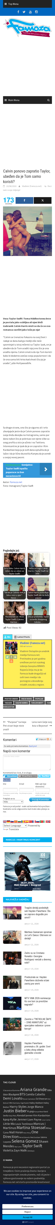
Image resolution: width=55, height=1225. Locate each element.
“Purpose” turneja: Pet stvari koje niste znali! (14, 725)
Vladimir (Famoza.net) (32, 186)
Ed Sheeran (41, 1098)
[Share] (24, 200)
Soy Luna (18, 1146)
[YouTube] (11, 661)
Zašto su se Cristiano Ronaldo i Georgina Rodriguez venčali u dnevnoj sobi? (37, 958)
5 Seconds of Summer (11, 1090)
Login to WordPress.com (28, 776)
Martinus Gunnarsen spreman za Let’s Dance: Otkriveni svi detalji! (38, 935)
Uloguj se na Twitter (44, 776)
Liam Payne (34, 1119)
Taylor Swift (37, 703)
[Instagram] (15, 657)
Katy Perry (13, 1115)
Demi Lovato (12, 1098)
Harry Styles (18, 1107)
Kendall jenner (25, 1115)
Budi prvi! (33, 746)
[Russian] (37, 821)
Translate (14, 829)
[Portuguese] (41, 821)
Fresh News (26, 699)
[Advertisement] (27, 67)
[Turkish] (30, 821)
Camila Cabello (35, 1094)
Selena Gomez (25, 1141)
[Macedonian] (15, 821)
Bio (8, 637)
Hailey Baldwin (36, 1102)
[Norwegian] (48, 821)
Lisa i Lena (46, 1120)
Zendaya (30, 1151)
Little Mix (9, 1124)
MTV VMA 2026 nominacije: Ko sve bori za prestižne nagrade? (37, 1001)
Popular (39, 699)
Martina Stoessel (31, 1127)
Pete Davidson (35, 1137)
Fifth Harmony (14, 1103)
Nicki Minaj (27, 1133)
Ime (4, 784)
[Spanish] (26, 821)
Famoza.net (16, 482)
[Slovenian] (12, 821)
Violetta (8, 1150)
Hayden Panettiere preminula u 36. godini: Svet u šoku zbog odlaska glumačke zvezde (37, 1048)
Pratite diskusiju (49, 739)
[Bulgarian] (19, 821)
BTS (22, 1094)
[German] (8, 821)
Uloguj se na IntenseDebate (10, 776)
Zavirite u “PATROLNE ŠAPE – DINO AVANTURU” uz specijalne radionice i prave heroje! (37, 1024)
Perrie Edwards (24, 1137)
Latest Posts (23, 637)
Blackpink (13, 1094)
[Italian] (45, 821)
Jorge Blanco (35, 1107)
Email (21, 784)
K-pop (30, 1111)
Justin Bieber (15, 1111)
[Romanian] (23, 821)
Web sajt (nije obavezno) (40, 785)
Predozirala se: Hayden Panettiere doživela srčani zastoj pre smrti (36, 980)
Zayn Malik (20, 1150)
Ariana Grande (33, 1089)
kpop (6, 1119)
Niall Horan (16, 1132)
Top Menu (13, 3)
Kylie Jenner (18, 1119)
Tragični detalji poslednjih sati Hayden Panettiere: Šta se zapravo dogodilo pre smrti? (37, 912)
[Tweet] (42, 200)
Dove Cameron (29, 1099)
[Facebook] (11, 657)
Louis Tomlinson (24, 1124)
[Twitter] (7, 657)
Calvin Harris (21, 703)
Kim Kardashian (41, 1115)
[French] (34, 821)
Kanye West (38, 1112)
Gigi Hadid (24, 1103)
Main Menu (13, 100)
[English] (4, 821)
